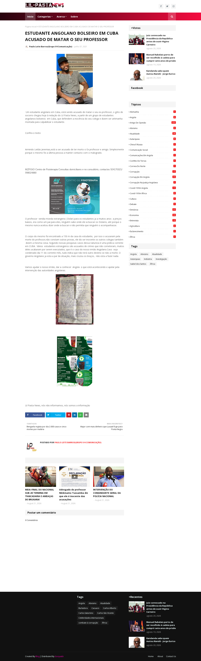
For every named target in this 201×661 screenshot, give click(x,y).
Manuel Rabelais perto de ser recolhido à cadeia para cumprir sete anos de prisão (161, 57)
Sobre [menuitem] (74, 16)
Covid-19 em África (152, 193)
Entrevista (152, 220)
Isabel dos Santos (138, 264)
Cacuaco (95, 608)
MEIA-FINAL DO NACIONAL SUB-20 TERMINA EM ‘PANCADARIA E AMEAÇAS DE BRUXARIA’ (39, 494)
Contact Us (171, 656)
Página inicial (31, 26)
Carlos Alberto (109, 608)
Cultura (152, 198)
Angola (152, 117)
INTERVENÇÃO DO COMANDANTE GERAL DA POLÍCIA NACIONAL (107, 493)
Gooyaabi (59, 656)
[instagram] (173, 6)
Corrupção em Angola (152, 177)
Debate (152, 204)
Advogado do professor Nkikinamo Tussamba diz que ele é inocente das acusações (73, 494)
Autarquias (152, 139)
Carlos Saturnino (86, 613)
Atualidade (152, 133)
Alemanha (152, 111)
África (152, 236)
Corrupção (152, 171)
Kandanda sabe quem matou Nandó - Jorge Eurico (160, 72)
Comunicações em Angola (152, 155)
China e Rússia (152, 144)
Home (151, 656)
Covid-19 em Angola (152, 188)
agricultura (152, 226)
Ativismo (152, 128)
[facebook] (161, 6)
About (160, 656)
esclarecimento (152, 231)
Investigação (161, 259)
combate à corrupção (88, 622)
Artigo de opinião (152, 122)
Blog (37, 656)
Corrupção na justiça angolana (152, 182)
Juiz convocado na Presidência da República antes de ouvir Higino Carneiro (159, 40)
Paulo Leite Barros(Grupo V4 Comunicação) (50, 46)
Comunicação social (152, 149)
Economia (152, 215)
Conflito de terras (152, 160)
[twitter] (167, 6)
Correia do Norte (152, 166)
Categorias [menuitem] (44, 16)
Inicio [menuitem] (30, 16)
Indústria (148, 259)
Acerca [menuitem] (61, 16)
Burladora (83, 608)
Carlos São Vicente (105, 613)
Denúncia (152, 209)
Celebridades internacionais (91, 618)
